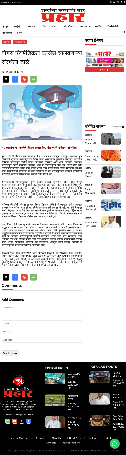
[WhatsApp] (33, 79)
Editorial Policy (74, 438)
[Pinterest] (24, 79)
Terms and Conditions (18, 438)
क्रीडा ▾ (55, 26)
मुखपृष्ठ (5, 26)
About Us (56, 438)
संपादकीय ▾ (69, 26)
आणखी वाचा (118, 127)
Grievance (51, 443)
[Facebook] (121, 2)
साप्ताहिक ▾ (85, 26)
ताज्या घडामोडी (19, 42)
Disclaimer (40, 438)
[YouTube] (114, 2)
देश (44, 26)
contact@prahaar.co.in (23, 415)
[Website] (111, 2)
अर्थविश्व (98, 26)
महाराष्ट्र (6, 42)
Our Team (92, 438)
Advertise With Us (71, 443)
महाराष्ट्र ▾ (33, 26)
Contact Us (109, 438)
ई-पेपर (19, 33)
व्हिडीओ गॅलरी (112, 26)
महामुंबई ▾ (18, 26)
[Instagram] (124, 2)
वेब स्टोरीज (7, 33)
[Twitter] (118, 2)
